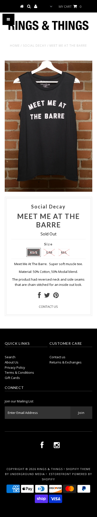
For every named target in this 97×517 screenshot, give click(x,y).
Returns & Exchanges (65, 362)
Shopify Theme (78, 469)
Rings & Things (50, 469)
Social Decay (34, 45)
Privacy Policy (15, 367)
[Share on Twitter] (47, 296)
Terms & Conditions (19, 372)
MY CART (70, 6)
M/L (64, 252)
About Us (11, 362)
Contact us (57, 357)
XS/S (33, 252)
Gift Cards (12, 377)
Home (15, 45)
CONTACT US (48, 306)
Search (10, 357)
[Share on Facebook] (39, 296)
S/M (49, 252)
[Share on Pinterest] (56, 296)
